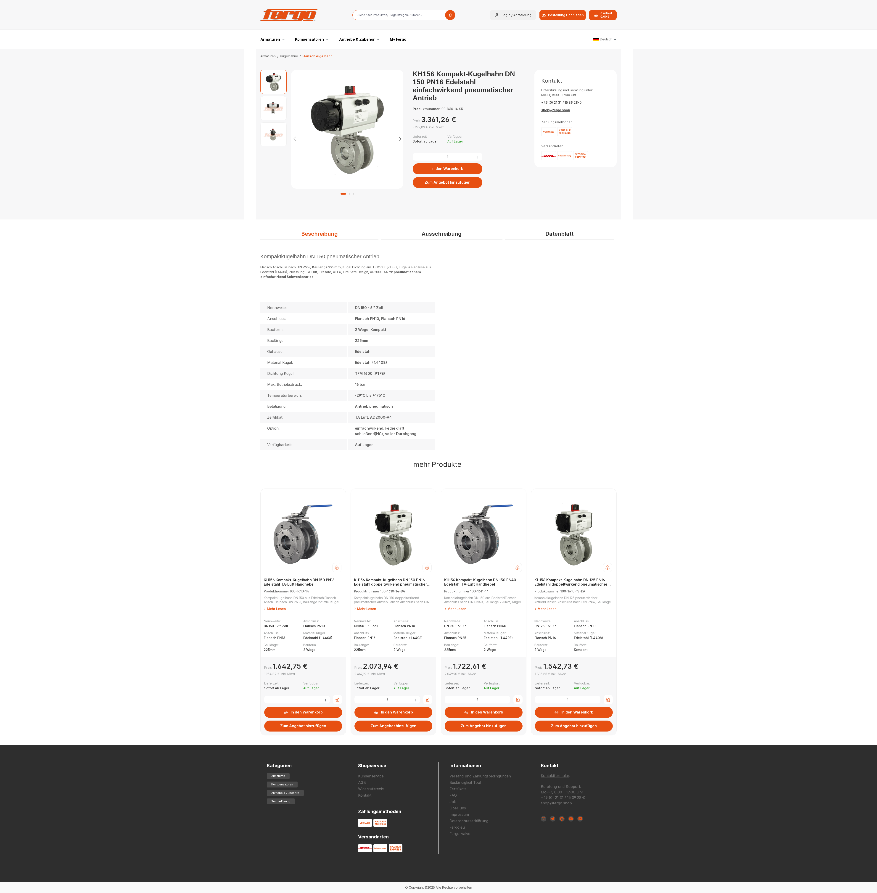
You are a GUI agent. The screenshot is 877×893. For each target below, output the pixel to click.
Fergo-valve (459, 833)
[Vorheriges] (294, 138)
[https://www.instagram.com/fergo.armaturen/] (543, 819)
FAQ (453, 795)
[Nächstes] (399, 138)
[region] (332, 138)
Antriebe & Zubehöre (285, 793)
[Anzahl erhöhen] (477, 157)
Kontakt (364, 795)
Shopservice (372, 765)
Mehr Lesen (276, 609)
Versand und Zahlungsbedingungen (480, 776)
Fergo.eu (457, 827)
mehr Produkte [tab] (437, 464)
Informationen (465, 765)
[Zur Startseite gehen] (288, 15)
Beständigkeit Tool (465, 782)
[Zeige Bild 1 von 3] (343, 194)
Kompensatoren (282, 784)
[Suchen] (450, 15)
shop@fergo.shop (555, 110)
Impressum (459, 814)
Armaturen (278, 776)
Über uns (457, 808)
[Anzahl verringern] (417, 157)
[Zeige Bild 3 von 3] (353, 194)
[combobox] (403, 15)
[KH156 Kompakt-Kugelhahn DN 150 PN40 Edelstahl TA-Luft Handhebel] (483, 534)
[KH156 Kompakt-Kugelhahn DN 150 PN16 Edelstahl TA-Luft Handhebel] (303, 534)
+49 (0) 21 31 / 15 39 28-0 (561, 102)
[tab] (319, 234)
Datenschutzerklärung (468, 821)
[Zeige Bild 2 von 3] (349, 194)
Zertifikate (458, 789)
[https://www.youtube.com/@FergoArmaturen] (571, 819)
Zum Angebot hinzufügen (447, 182)
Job (452, 801)
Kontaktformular (555, 775)
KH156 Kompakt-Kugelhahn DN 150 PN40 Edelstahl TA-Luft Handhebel (480, 582)
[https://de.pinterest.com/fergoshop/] (562, 819)
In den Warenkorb (447, 168)
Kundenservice (371, 776)
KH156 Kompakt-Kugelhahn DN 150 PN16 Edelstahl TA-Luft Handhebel (299, 582)
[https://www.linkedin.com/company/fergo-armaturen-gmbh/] (580, 819)
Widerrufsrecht (371, 789)
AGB (362, 782)
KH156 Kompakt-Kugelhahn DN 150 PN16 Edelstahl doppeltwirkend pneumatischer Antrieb (390, 582)
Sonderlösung (280, 801)
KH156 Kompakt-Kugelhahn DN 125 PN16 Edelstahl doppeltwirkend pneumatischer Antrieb (571, 582)
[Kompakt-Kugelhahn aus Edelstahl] (347, 129)
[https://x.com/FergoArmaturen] (552, 819)
